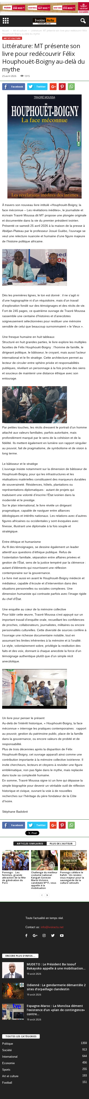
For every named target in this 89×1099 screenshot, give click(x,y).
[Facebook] (27, 936)
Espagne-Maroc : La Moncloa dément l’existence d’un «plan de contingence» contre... (56, 1010)
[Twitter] (53, 936)
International (9, 1056)
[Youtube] (62, 936)
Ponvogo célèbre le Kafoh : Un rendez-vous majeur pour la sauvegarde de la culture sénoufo (72, 877)
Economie (8, 1063)
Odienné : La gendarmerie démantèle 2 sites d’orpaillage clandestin (56, 987)
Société (7, 1050)
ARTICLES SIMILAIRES (30, 843)
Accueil (5, 30)
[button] (82, 21)
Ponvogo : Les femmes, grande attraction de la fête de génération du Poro (14, 877)
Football (7, 1082)
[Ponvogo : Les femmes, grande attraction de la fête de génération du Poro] (15, 860)
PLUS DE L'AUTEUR (61, 843)
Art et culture (20, 30)
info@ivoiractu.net (52, 927)
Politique (7, 1043)
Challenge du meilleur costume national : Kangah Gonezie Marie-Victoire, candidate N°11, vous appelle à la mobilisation (44, 880)
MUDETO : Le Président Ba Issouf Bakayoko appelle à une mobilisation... (56, 966)
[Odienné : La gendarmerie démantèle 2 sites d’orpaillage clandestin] (13, 991)
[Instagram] (45, 936)
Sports (6, 1069)
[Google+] (36, 936)
